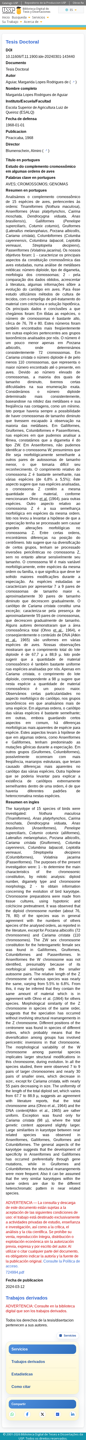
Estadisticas (22, 1374)
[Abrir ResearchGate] (57, 1414)
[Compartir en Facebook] (27, 1414)
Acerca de (31, 22)
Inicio (6, 17)
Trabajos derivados (28, 1362)
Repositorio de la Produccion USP (45, 2)
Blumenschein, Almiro (23, 151)
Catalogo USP (10, 3)
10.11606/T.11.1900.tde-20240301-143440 (40, 57)
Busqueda (19, 17)
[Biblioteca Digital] (18, 10)
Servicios (38, 17)
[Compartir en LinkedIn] (72, 1414)
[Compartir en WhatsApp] (12, 1414)
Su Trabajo (10, 22)
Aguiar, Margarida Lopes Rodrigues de (37, 82)
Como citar (21, 1387)
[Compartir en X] (42, 1414)
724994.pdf (15, 1272)
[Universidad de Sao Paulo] (8, 10)
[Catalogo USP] (73, 81)
